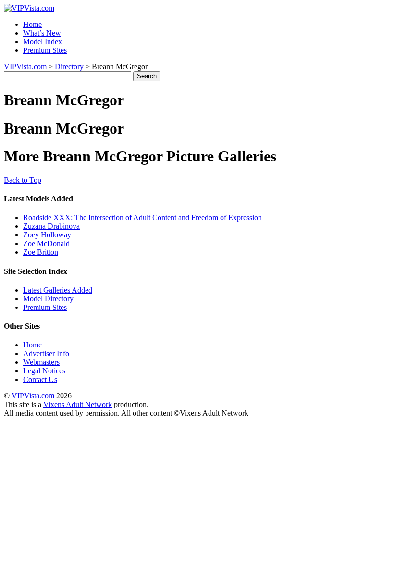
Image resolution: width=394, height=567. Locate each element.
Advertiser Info (46, 353)
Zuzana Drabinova (51, 226)
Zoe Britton (40, 252)
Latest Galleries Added (57, 290)
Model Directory (48, 299)
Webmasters (41, 362)
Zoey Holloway (47, 235)
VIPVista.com (25, 66)
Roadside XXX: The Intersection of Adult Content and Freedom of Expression (142, 217)
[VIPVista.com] (29, 8)
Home (32, 24)
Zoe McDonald (46, 243)
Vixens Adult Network (77, 404)
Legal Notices (44, 371)
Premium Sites (45, 50)
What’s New (42, 33)
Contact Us (40, 379)
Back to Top (22, 180)
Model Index (42, 41)
